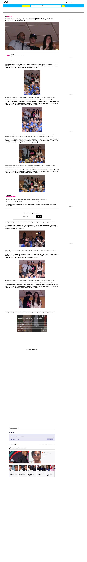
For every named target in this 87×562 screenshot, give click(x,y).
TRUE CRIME (50, 2)
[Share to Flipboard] (16, 60)
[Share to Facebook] (9, 60)
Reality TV (22, 2)
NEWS (27, 2)
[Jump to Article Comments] (5, 60)
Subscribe (62, 2)
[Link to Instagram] (69, 2)
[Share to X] (12, 60)
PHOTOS (40, 2)
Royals (35, 2)
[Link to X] (71, 2)
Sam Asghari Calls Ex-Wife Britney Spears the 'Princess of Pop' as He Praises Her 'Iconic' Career (26, 199)
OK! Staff (12, 54)
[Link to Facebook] (66, 2)
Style (31, 2)
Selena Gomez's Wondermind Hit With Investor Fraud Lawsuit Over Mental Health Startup (25, 201)
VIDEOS (45, 2)
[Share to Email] (20, 60)
